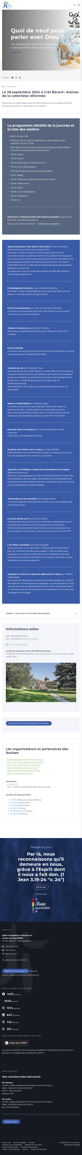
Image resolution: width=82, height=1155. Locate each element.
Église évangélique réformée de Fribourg (24, 760)
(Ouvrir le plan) (31, 639)
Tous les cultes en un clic (13, 960)
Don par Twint (11, 1122)
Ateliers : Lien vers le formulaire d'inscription (28, 613)
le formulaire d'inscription (49, 224)
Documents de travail (10, 1147)
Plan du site (6, 1143)
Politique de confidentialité (12, 1145)
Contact (25, 1149)
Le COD (13, 805)
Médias (31, 1143)
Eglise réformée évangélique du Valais (23, 771)
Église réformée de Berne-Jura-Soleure (24, 765)
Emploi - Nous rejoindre (11, 1149)
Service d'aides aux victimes (13, 975)
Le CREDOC (15, 811)
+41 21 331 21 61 (12, 947)
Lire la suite (41, 887)
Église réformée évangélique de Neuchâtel (25, 762)
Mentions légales (19, 1143)
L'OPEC (13, 800)
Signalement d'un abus (14, 971)
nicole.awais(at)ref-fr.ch (45, 654)
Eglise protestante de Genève (19, 773)
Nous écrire (10, 950)
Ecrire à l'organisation (18, 644)
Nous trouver (11, 954)
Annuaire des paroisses (29, 1147)
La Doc (13, 814)
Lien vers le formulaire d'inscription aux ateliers (28, 723)
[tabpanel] (41, 40)
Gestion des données (39, 1149)
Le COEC (14, 808)
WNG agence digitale (72, 1145)
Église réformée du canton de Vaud (22, 768)
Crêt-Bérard (12, 784)
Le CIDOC (14, 803)
